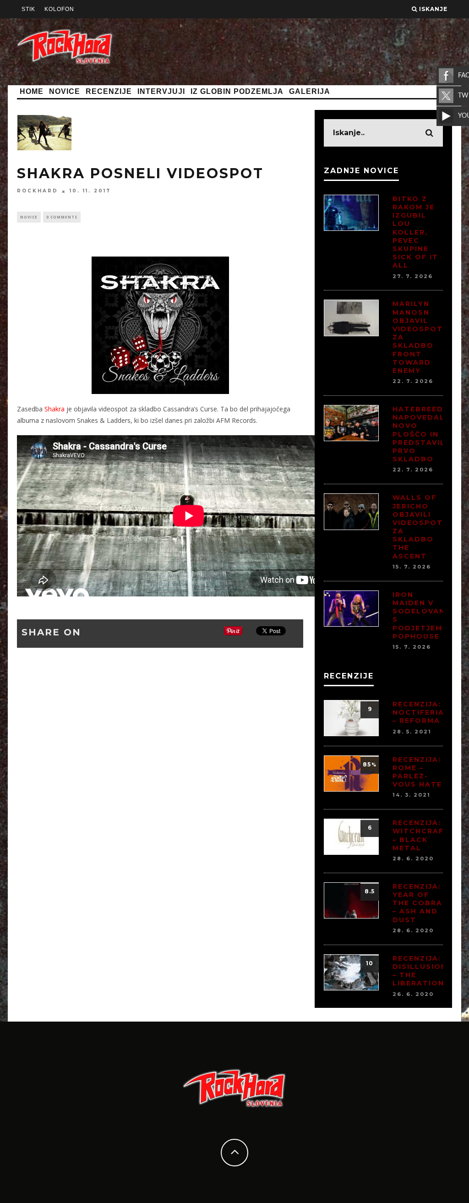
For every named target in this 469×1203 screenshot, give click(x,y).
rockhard (37, 191)
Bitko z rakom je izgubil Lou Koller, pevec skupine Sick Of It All (415, 232)
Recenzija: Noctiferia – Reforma (418, 712)
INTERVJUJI (161, 91)
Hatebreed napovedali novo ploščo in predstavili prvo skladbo (420, 434)
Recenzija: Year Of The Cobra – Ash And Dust (417, 903)
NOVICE (64, 91)
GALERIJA (309, 91)
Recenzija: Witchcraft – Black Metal (421, 835)
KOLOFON (59, 9)
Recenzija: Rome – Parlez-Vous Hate (417, 772)
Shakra (54, 409)
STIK (28, 9)
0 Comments (61, 216)
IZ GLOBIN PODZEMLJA (237, 91)
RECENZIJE (109, 91)
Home (32, 91)
